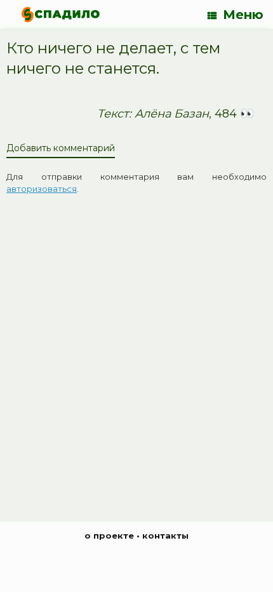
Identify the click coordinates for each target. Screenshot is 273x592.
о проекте (109, 535)
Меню (243, 14)
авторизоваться (41, 189)
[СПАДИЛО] (60, 14)
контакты (165, 535)
